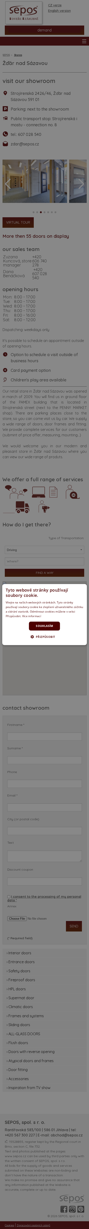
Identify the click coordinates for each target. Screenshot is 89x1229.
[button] (44, 636)
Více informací (31, 616)
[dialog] (44, 614)
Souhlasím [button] (44, 626)
